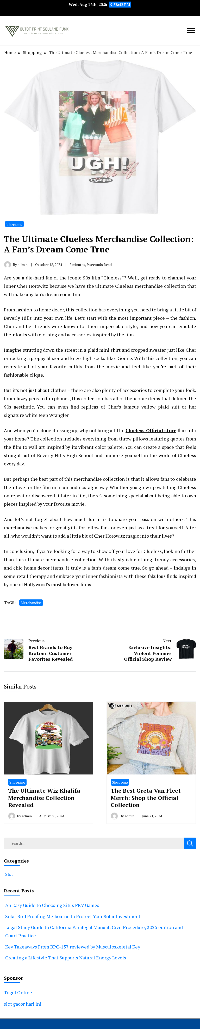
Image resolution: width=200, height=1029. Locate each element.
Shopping (14, 224)
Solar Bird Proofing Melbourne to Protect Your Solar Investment (72, 916)
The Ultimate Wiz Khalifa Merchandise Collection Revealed (44, 797)
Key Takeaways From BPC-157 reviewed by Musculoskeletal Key (72, 947)
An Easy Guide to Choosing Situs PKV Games (52, 905)
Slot (9, 874)
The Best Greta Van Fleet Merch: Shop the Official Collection (146, 797)
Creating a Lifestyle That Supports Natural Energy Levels (65, 957)
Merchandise (31, 602)
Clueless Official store (151, 430)
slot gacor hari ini (22, 1004)
